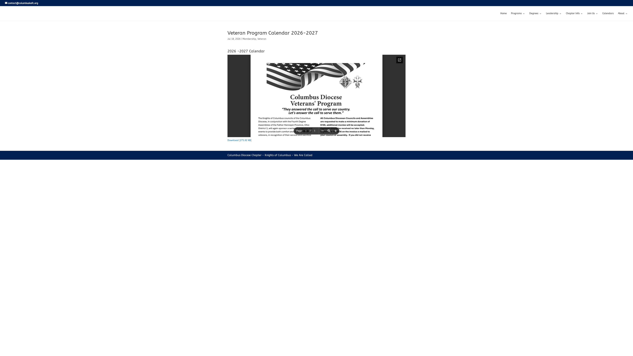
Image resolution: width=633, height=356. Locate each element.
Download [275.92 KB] (239, 140)
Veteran (261, 39)
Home (503, 13)
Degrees (533, 13)
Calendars (608, 13)
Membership (249, 39)
